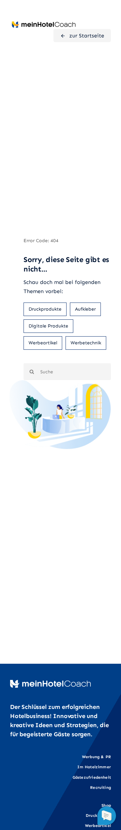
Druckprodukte (45, 309)
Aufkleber (85, 309)
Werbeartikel (43, 343)
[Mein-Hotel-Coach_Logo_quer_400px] (43, 23)
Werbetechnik (86, 343)
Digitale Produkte (48, 326)
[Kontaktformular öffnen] (106, 815)
